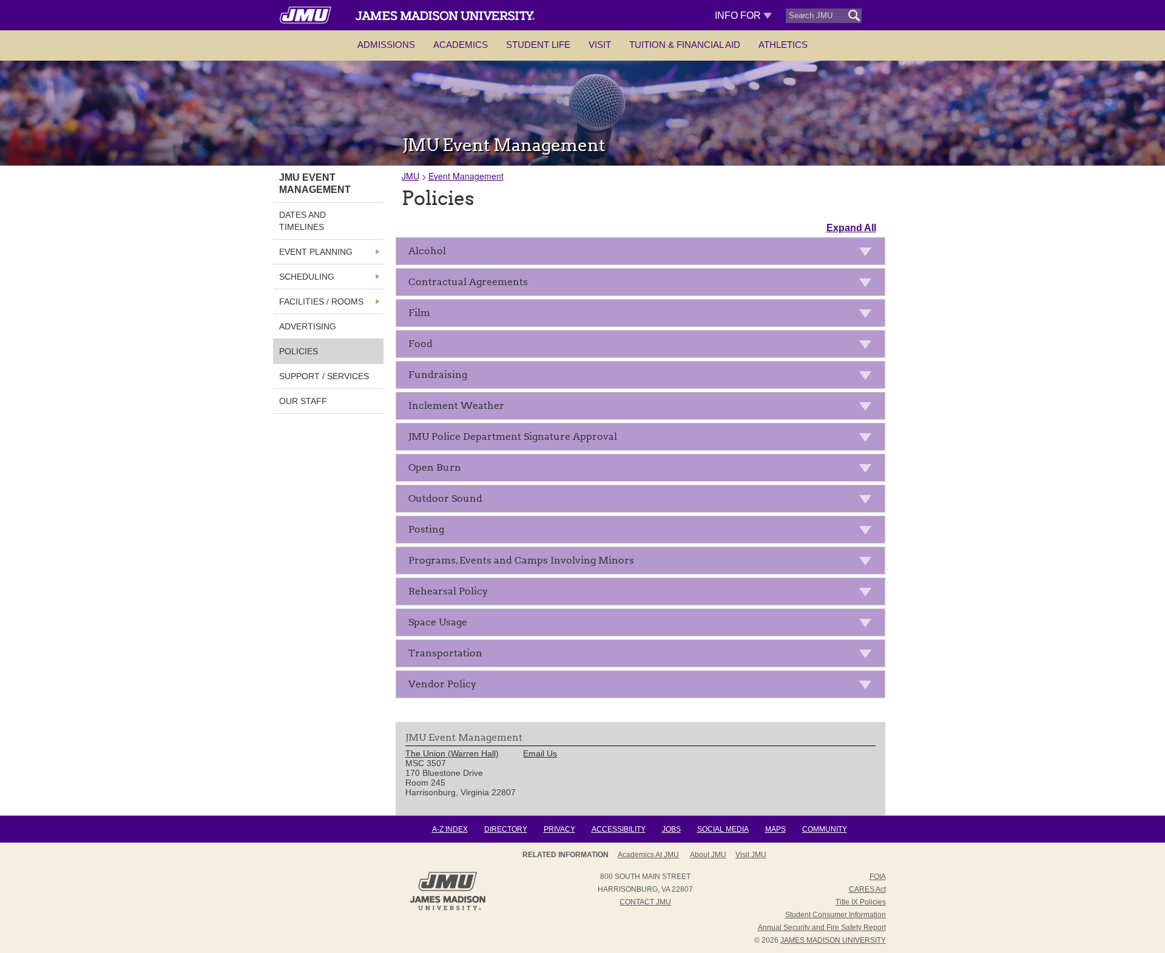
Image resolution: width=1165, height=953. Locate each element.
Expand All (851, 228)
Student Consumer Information (835, 915)
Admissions (386, 44)
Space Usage (437, 622)
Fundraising (437, 374)
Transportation (445, 653)
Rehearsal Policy (448, 591)
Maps (775, 829)
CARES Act (867, 889)
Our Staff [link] (303, 401)
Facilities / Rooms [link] (321, 301)
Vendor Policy (442, 684)
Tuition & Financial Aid (684, 44)
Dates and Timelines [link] (302, 221)
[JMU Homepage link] (447, 908)
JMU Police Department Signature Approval (512, 436)
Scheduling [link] (306, 276)
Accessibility (619, 829)
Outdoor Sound (445, 498)
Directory (505, 829)
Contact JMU (645, 902)
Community (824, 829)
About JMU (708, 854)
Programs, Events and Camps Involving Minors (521, 560)
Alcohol (427, 251)
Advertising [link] (307, 326)
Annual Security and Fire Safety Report (822, 927)
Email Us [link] (540, 753)
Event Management (466, 176)
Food (420, 343)
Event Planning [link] (316, 252)
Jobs (671, 829)
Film (419, 312)
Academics (460, 44)
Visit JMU (750, 854)
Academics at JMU (648, 854)
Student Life (538, 44)
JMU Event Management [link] (315, 183)
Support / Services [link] (324, 376)
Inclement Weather (456, 405)
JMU (410, 176)
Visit (600, 44)
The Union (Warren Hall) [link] (452, 753)
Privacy (559, 829)
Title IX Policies (861, 902)
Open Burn (434, 467)
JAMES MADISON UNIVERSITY (833, 940)
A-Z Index (450, 829)
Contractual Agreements (468, 282)
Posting (426, 529)
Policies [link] (298, 351)
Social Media (723, 829)
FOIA (878, 876)
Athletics (783, 44)
